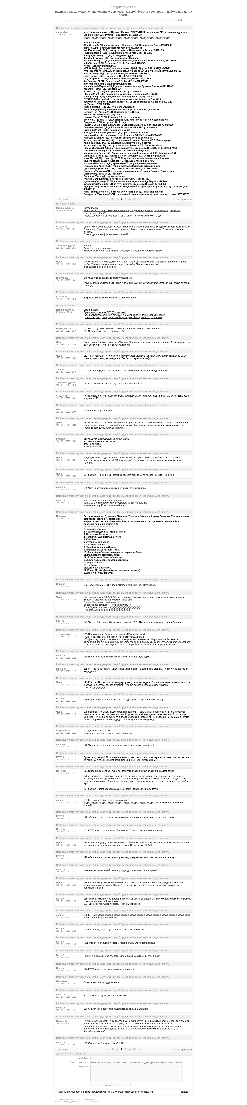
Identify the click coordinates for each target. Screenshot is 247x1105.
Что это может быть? (95, 213)
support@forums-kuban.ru (87, 1101)
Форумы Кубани (87, 1099)
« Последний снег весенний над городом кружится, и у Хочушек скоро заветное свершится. (104, 1092)
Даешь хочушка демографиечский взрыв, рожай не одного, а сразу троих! (123, 317)
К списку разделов (182, 199)
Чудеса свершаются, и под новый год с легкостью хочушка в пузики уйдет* (123, 215)
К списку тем (61, 199)
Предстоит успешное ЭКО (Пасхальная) (105, 312)
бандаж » (186, 1092)
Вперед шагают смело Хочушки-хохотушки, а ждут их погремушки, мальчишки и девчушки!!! (132, 210)
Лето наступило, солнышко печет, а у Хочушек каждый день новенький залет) (124, 315)
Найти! (178, 20)
